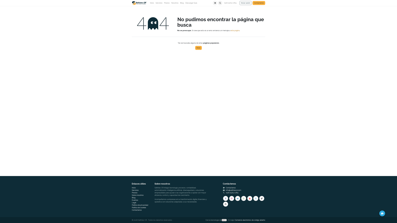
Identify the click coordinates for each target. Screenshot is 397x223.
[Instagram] (231, 198)
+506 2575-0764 (230, 3)
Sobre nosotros (138, 195)
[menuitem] (152, 3)
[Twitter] (255, 198)
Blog (133, 198)
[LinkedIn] (237, 198)
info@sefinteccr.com (233, 190)
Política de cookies (139, 208)
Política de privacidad (140, 205)
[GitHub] (225, 204)
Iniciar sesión (245, 3)
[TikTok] (261, 198)
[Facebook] (225, 198)
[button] (220, 3)
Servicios (135, 190)
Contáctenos (259, 3)
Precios (134, 193)
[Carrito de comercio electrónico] (215, 3)
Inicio (198, 48)
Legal (134, 203)
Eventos (135, 200)
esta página (235, 30)
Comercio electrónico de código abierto (250, 220)
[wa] (243, 198)
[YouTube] (249, 198)
